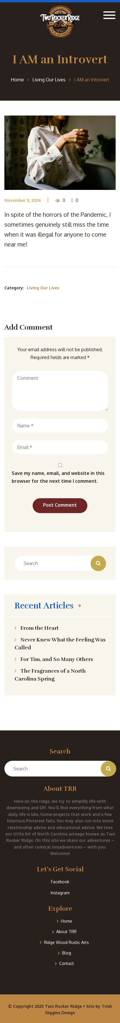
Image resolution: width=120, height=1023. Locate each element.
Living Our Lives (43, 287)
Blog (66, 952)
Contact (66, 963)
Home (66, 921)
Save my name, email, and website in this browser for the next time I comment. (58, 477)
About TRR (66, 931)
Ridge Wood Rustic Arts (66, 942)
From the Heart (39, 628)
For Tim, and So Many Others (56, 659)
